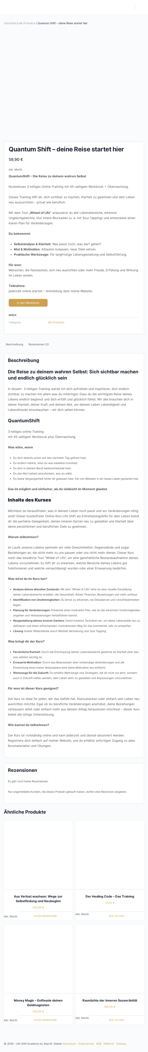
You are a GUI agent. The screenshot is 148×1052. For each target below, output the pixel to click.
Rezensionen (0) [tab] (39, 344)
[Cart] (140, 7)
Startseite (10, 23)
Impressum (69, 1043)
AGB (98, 1043)
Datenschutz (86, 1043)
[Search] (130, 7)
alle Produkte (26, 23)
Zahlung (121, 1043)
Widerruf (108, 1043)
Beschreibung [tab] (14, 344)
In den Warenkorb (28, 302)
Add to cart (117, 916)
